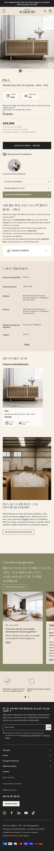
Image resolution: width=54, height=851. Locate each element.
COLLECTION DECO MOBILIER (14, 174)
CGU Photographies (31, 826)
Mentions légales (10, 826)
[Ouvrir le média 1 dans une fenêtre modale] (50, 65)
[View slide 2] (28, 697)
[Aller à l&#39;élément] (20, 70)
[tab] (15, 364)
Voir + (27, 344)
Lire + (8, 642)
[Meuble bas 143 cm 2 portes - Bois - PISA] (23, 388)
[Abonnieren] (48, 727)
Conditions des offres (36, 829)
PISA (6, 411)
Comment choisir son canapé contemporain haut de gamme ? (21, 630)
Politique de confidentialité (14, 829)
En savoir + (8, 114)
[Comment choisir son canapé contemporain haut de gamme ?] (23, 606)
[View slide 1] (25, 697)
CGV (20, 826)
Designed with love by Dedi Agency (16, 836)
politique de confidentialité (31, 735)
